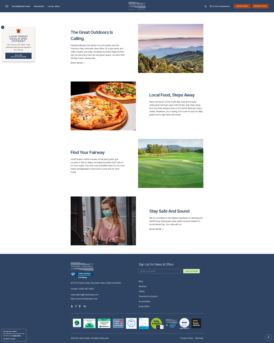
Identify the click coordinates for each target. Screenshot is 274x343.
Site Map (199, 338)
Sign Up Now (191, 271)
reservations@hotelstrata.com (84, 294)
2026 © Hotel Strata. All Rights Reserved (89, 338)
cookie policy (17, 335)
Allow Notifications (18, 56)
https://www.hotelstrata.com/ (84, 298)
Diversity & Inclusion (148, 296)
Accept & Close (9, 339)
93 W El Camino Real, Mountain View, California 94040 (96, 283)
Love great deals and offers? (18, 38)
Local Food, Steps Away (172, 95)
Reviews (142, 286)
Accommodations (21, 6)
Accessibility (144, 301)
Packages (39, 6)
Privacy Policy (186, 338)
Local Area (54, 6)
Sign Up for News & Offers (156, 264)
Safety (142, 291)
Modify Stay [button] (260, 6)
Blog (141, 281)
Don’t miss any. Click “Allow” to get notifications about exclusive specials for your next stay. (18, 47)
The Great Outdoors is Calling (92, 35)
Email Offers (144, 306)
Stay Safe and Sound (169, 211)
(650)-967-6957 (86, 288)
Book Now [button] (242, 6)
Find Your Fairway (88, 152)
